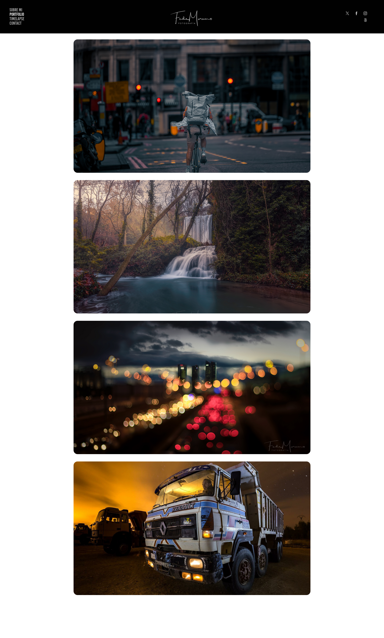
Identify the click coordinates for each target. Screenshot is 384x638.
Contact (16, 23)
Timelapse (17, 18)
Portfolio (17, 14)
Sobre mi (16, 10)
